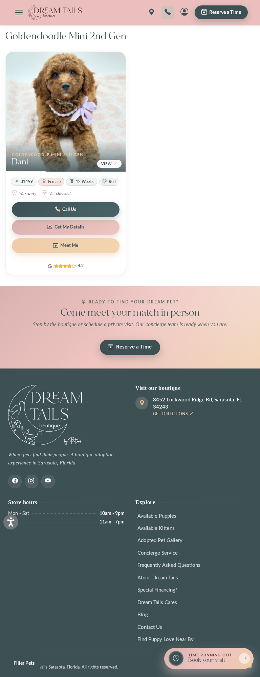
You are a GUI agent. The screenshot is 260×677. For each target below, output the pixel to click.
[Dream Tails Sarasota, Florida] (54, 12)
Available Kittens (156, 528)
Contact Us (149, 627)
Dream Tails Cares (157, 602)
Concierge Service (157, 553)
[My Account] (184, 12)
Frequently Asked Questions (168, 565)
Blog (142, 614)
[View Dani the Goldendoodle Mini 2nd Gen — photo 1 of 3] (66, 112)
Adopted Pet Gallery (159, 540)
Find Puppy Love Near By (165, 639)
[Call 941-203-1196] (167, 12)
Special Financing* (157, 590)
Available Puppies (156, 516)
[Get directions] (151, 12)
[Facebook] (15, 481)
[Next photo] (117, 112)
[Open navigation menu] (19, 12)
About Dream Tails (157, 577)
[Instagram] (31, 481)
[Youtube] (48, 481)
